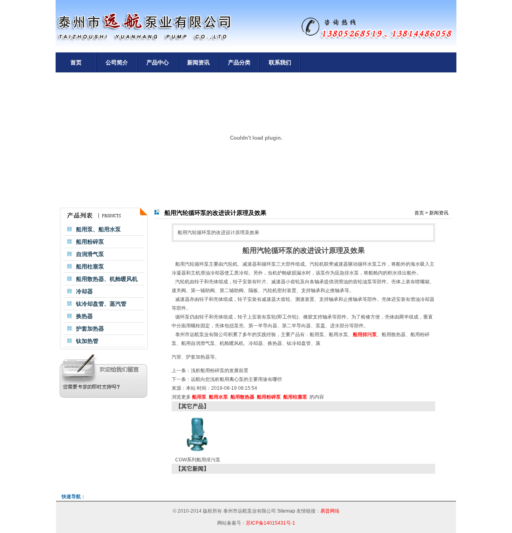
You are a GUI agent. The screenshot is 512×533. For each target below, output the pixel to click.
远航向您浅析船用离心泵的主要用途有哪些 (236, 379)
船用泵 (317, 334)
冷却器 (84, 291)
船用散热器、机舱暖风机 (107, 279)
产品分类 (239, 62)
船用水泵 (338, 334)
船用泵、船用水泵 (98, 229)
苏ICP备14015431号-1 (270, 523)
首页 (76, 62)
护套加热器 (90, 328)
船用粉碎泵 (90, 241)
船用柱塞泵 (90, 266)
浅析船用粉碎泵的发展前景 (219, 370)
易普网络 (330, 511)
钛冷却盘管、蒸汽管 (101, 304)
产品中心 (157, 62)
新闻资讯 (198, 62)
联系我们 (280, 62)
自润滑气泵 (90, 254)
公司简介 (117, 62)
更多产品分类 (136, 215)
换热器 (84, 316)
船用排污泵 (365, 334)
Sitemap (286, 511)
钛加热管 (87, 341)
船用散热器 (394, 334)
